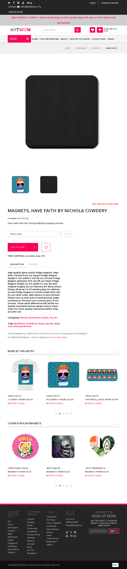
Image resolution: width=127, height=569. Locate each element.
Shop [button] (13, 38)
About (64, 39)
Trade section (61, 337)
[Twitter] (9, 2)
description (17, 264)
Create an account (109, 3)
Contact (30, 544)
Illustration (35, 317)
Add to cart (18, 247)
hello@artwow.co (29, 6)
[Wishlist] (92, 30)
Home (35, 39)
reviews (33, 264)
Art (9, 521)
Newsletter (51, 541)
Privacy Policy (33, 534)
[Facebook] (14, 2)
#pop (41, 323)
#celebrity (31, 323)
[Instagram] (18, 2)
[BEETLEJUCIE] (63, 447)
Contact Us (51, 517)
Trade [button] (110, 39)
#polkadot (19, 323)
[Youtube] (23, 2)
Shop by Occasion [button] (80, 39)
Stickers (11, 552)
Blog (29, 2)
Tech (10, 524)
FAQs (48, 535)
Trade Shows (52, 538)
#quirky (49, 323)
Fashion (11, 531)
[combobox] (35, 234)
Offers (49, 545)
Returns (30, 541)
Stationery (13, 537)
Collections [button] (98, 39)
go (113, 531)
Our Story (50, 520)
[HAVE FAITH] (25, 375)
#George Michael (22, 326)
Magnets (96, 48)
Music (45, 317)
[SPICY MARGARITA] (102, 447)
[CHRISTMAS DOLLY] (25, 447)
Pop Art (53, 317)
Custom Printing (49, 39)
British (24, 317)
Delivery (31, 538)
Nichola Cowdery (17, 403)
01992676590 (16, 12)
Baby (10, 534)
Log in (92, 3)
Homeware (80, 48)
